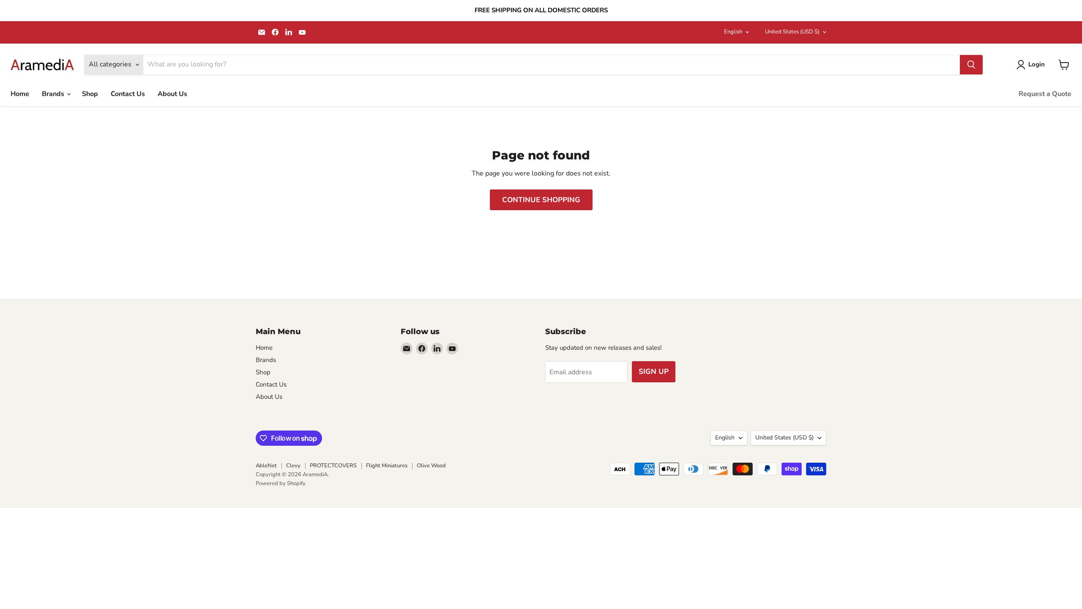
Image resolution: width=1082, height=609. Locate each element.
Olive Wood (431, 465)
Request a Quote (1045, 94)
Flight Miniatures (386, 465)
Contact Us (128, 94)
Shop (90, 94)
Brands (54, 94)
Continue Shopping (541, 200)
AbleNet (266, 465)
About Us (172, 94)
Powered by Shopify (281, 483)
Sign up (654, 371)
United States (792, 32)
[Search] (971, 64)
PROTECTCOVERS (333, 465)
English (733, 32)
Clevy (293, 465)
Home (20, 94)
